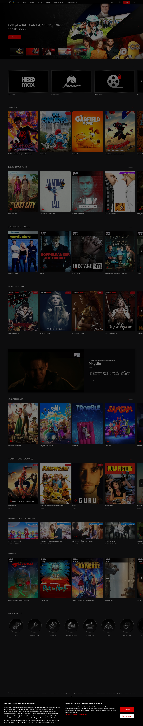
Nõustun (127, 709)
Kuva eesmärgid (127, 716)
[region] (71, 713)
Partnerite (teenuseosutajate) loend (76, 714)
